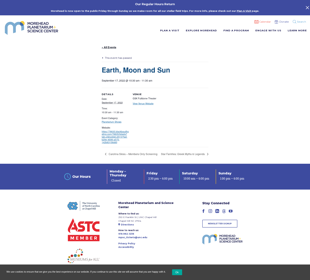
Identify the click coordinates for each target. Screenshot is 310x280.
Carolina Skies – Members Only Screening (132, 154)
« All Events (109, 47)
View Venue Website (143, 103)
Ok (177, 272)
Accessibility (126, 247)
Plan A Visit (244, 10)
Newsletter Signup (220, 223)
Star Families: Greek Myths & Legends (183, 154)
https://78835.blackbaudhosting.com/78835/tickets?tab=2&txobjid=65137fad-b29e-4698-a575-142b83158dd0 (115, 137)
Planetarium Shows (111, 121)
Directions (127, 224)
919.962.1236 (126, 234)
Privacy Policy (126, 243)
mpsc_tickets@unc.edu (132, 237)
